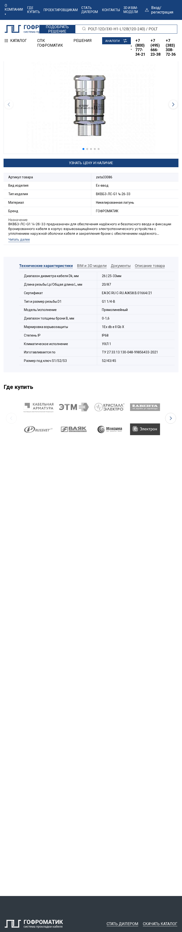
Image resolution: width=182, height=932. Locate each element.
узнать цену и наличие (91, 163)
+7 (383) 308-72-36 (171, 47)
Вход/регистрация (162, 9)
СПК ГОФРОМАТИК (50, 42)
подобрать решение (57, 29)
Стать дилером (89, 10)
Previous (11, 418)
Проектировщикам (61, 10)
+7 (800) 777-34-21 (140, 47)
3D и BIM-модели (130, 10)
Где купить (33, 10)
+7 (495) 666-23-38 (155, 47)
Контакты (111, 10)
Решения (82, 40)
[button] (83, 149)
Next (170, 418)
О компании (14, 7)
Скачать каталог (160, 924)
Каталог (18, 40)
